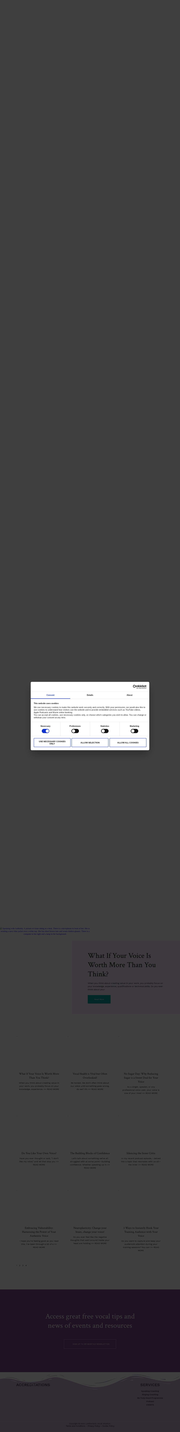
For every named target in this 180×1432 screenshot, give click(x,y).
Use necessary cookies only (52, 742)
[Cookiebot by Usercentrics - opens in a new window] (134, 687)
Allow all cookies (127, 743)
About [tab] (129, 695)
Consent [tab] (50, 695)
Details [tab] (90, 695)
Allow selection (90, 743)
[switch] (75, 731)
